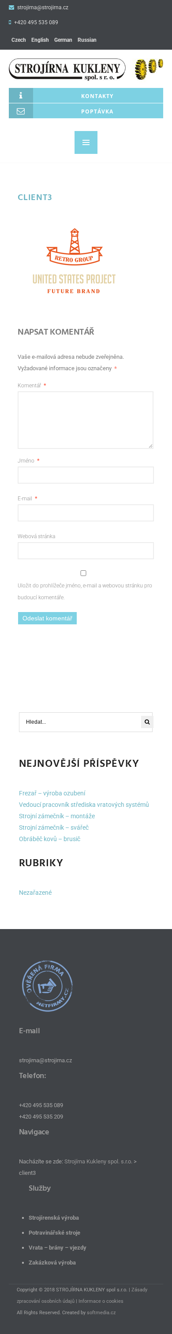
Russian (87, 40)
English (40, 40)
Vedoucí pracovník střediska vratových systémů (84, 804)
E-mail (27, 499)
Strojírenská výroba (54, 1217)
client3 (35, 197)
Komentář (32, 386)
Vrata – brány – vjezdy (57, 1247)
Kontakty (97, 96)
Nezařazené (35, 892)
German (63, 40)
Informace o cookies (101, 1301)
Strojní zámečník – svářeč (54, 827)
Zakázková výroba (52, 1262)
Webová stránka (36, 536)
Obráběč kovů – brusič (49, 838)
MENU (86, 142)
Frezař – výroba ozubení (52, 793)
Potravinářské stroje (54, 1232)
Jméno (28, 461)
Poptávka (97, 111)
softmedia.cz (101, 1313)
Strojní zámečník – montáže (57, 816)
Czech (18, 40)
